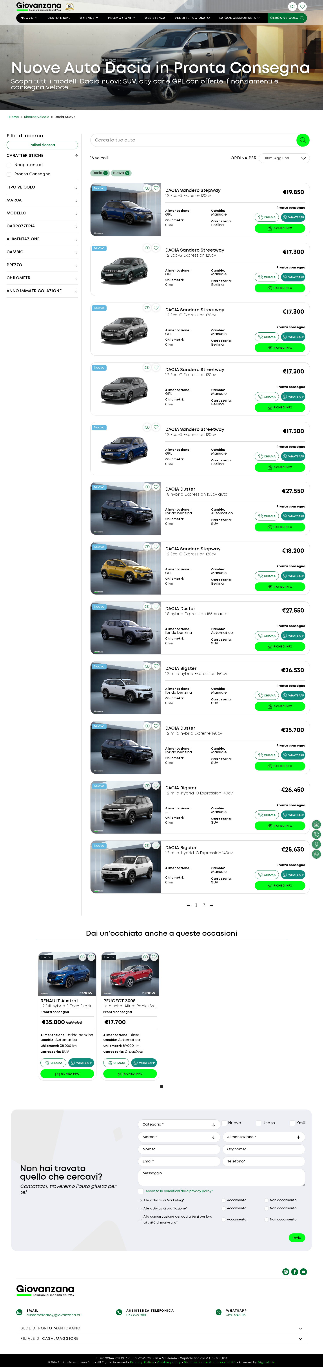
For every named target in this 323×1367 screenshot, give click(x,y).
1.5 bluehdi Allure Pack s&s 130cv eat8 (139, 1006)
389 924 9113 (236, 1315)
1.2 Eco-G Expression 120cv (190, 255)
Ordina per (244, 158)
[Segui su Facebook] (294, 1271)
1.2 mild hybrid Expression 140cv (196, 674)
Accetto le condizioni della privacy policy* (179, 1191)
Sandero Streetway (202, 250)
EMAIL (32, 1310)
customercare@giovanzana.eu (54, 1315)
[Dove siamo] (316, 844)
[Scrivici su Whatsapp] (316, 854)
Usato (259, 1123)
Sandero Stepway (200, 191)
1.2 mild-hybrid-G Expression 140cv (199, 793)
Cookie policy (169, 1362)
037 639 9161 (136, 1315)
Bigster (188, 669)
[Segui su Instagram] (285, 1271)
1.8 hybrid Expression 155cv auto (196, 494)
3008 (130, 1001)
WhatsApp (236, 1310)
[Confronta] (292, 6)
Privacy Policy (142, 1362)
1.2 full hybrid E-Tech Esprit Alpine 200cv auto (84, 1006)
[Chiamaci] (316, 834)
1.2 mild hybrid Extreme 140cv (193, 733)
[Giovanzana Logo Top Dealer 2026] (45, 10)
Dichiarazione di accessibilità (210, 1362)
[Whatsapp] (293, 217)
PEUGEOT (113, 1001)
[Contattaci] (280, 228)
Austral (69, 1001)
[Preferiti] (302, 6)
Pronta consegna (32, 174)
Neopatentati (28, 165)
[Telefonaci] (267, 217)
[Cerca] (303, 140)
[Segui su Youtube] (303, 1271)
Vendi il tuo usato (192, 18)
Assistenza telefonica (150, 1310)
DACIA (172, 191)
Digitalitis (266, 1362)
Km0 (292, 1123)
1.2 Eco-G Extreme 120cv (188, 196)
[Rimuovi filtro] (105, 173)
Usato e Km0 (59, 18)
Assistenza (155, 18)
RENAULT (50, 1001)
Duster (187, 489)
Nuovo (27, 18)
